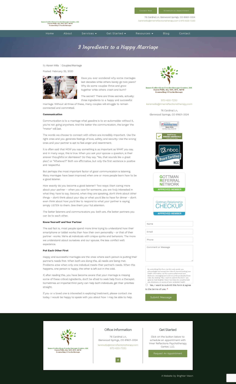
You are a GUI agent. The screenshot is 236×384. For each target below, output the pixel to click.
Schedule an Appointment (176, 11)
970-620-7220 (187, 20)
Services (88, 33)
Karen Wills (52, 65)
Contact (184, 33)
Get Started (115, 33)
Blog (166, 33)
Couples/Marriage (72, 65)
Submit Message (161, 297)
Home (50, 33)
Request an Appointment (168, 353)
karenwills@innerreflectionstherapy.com (158, 20)
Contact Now (146, 11)
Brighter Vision (185, 375)
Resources (143, 33)
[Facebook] (118, 359)
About (68, 33)
